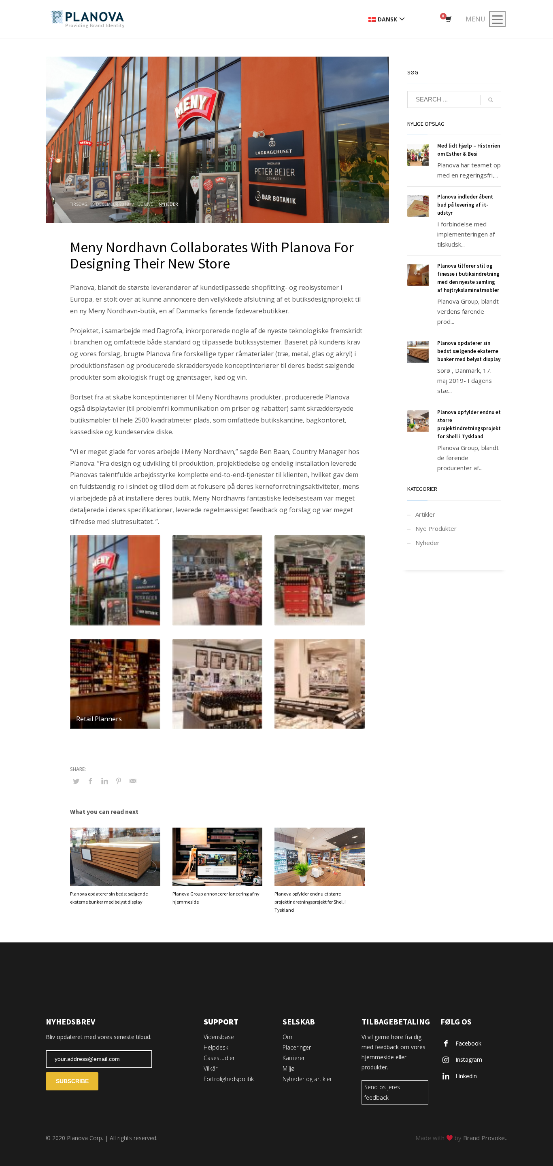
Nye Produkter (436, 528)
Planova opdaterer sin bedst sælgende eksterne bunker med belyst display (468, 351)
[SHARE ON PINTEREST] (119, 781)
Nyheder (168, 204)
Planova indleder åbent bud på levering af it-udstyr (465, 204)
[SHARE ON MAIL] (133, 781)
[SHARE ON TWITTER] (76, 781)
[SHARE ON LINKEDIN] (104, 781)
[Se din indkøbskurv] (448, 19)
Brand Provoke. (484, 1138)
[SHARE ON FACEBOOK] (90, 781)
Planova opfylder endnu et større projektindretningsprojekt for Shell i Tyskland (310, 902)
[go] (490, 99)
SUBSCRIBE (72, 1081)
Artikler (425, 514)
